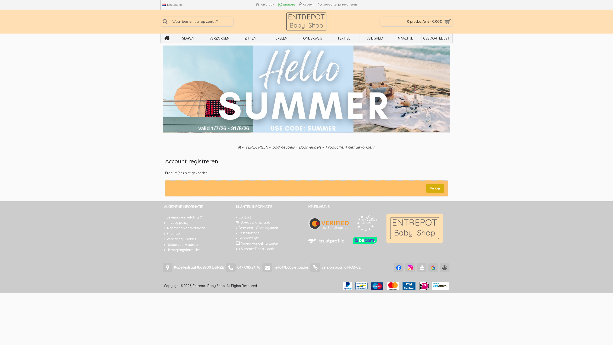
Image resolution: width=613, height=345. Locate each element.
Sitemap (173, 233)
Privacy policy (177, 222)
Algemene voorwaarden (186, 228)
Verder (435, 188)
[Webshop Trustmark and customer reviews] (326, 242)
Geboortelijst (248, 238)
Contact (244, 217)
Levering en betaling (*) (185, 217)
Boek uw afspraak (255, 222)
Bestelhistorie (249, 233)
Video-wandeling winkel (259, 243)
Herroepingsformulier (183, 250)
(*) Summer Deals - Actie (255, 249)
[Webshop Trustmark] (365, 242)
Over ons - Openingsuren (258, 228)
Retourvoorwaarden (183, 244)
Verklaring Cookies (181, 239)
